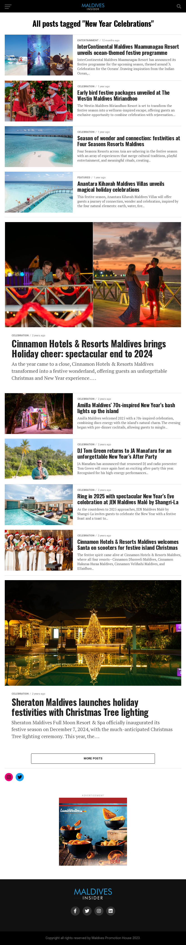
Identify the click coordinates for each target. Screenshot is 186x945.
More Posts (93, 758)
